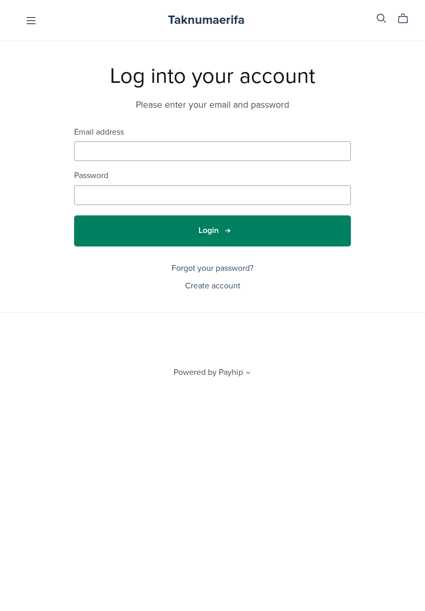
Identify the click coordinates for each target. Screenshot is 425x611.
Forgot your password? (212, 268)
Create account (212, 286)
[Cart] (407, 18)
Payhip (231, 372)
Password (91, 176)
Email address (99, 132)
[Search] (381, 18)
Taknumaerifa (206, 19)
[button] (248, 373)
